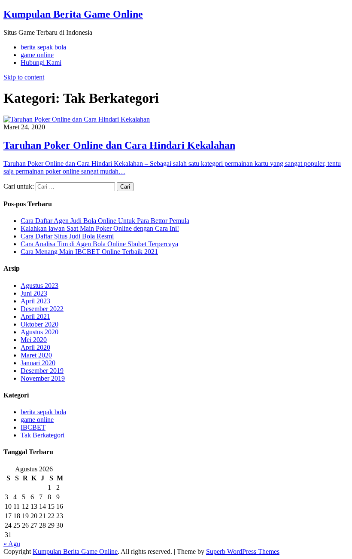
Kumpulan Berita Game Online (73, 14)
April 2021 (35, 316)
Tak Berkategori (42, 435)
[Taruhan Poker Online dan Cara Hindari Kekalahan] (76, 119)
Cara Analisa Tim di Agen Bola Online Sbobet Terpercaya (99, 243)
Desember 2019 (42, 370)
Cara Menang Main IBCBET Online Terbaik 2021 (89, 251)
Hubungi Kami (41, 62)
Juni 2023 (34, 293)
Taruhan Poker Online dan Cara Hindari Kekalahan (119, 145)
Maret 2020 (36, 355)
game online (37, 54)
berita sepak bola (43, 47)
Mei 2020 (34, 339)
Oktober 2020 (39, 324)
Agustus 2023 (39, 285)
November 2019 (43, 378)
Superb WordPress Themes (242, 551)
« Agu (11, 543)
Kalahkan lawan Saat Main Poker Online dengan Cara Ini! (100, 228)
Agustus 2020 (39, 332)
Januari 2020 (38, 363)
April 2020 (35, 347)
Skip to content (23, 77)
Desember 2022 (42, 308)
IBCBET (33, 427)
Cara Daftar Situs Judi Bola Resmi (67, 236)
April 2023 (35, 301)
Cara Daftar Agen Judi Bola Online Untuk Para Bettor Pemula (105, 220)
